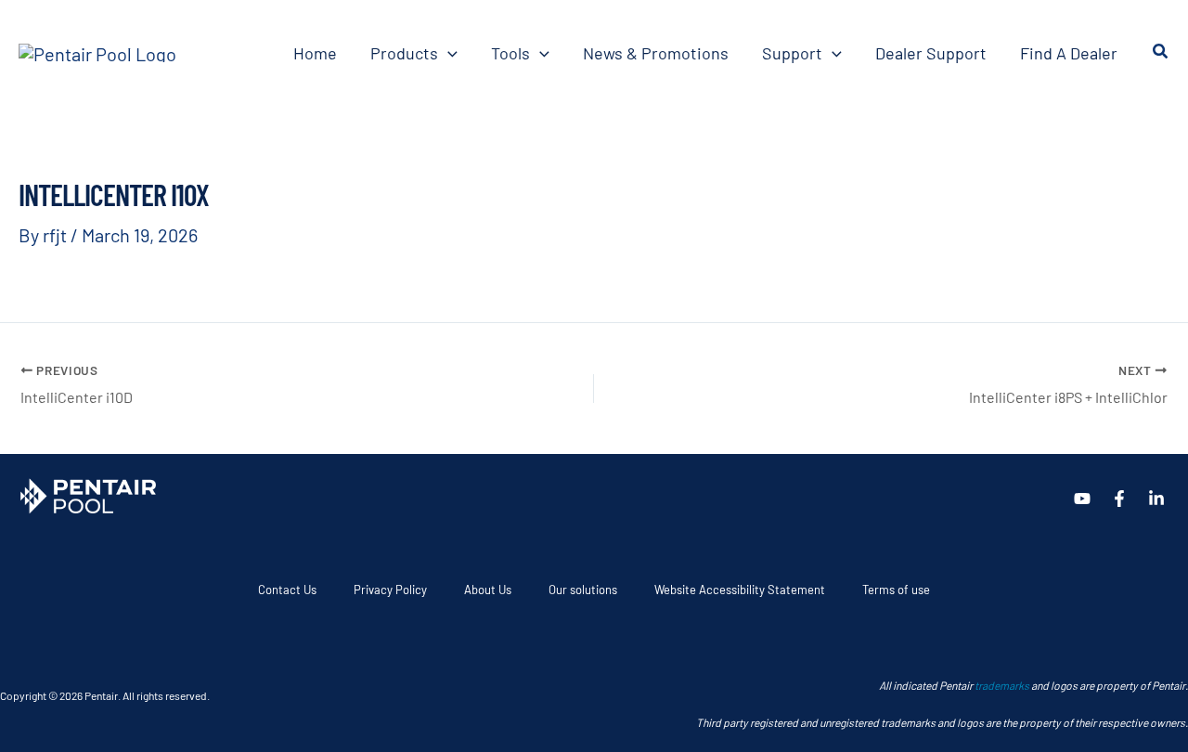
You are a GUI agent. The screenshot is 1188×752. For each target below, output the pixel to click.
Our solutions (583, 589)
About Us (487, 589)
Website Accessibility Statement (739, 589)
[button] (448, 52)
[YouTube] (1082, 499)
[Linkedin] (1156, 499)
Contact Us (287, 589)
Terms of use (896, 589)
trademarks (1002, 685)
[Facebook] (1119, 499)
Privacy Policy (390, 589)
